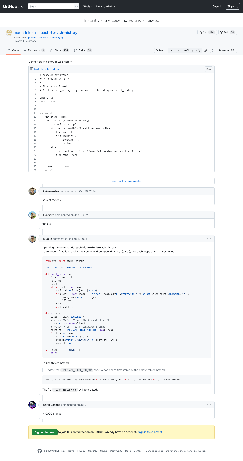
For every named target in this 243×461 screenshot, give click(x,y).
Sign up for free (44, 432)
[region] (121, 122)
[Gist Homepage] (14, 6)
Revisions (36, 50)
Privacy (81, 450)
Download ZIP (226, 50)
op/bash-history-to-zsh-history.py (45, 37)
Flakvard (48, 215)
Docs (128, 450)
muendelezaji (26, 32)
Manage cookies (154, 450)
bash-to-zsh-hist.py (58, 32)
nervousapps (51, 404)
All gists (87, 6)
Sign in (217, 6)
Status (103, 450)
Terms (71, 450)
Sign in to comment (150, 432)
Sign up (232, 6)
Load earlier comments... (127, 181)
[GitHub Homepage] (39, 450)
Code (15, 50)
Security (92, 450)
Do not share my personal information (186, 450)
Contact (138, 450)
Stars (61, 50)
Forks (84, 50)
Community (116, 450)
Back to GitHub (105, 6)
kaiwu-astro (51, 191)
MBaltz (47, 238)
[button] (205, 50)
